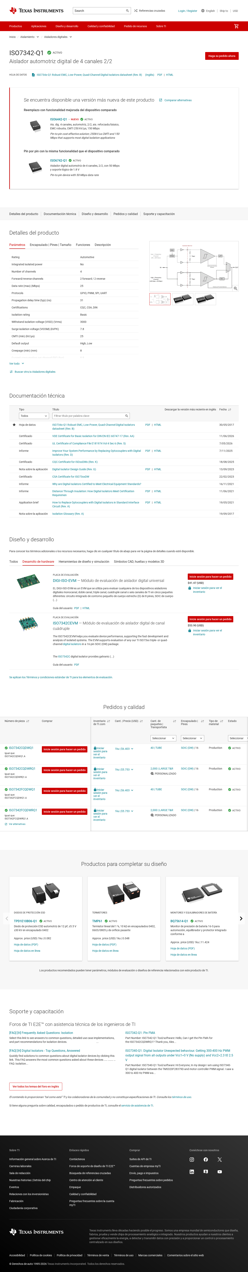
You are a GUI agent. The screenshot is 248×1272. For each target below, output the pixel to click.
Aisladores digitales (55, 36)
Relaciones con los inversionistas (29, 1194)
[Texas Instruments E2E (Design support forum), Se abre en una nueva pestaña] (205, 1173)
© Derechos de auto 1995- (28, 1263)
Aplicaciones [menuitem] (38, 26)
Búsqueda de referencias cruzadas (90, 1173)
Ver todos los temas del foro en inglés (36, 1086)
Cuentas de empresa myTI (145, 1166)
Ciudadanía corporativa (23, 1208)
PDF (159, 74)
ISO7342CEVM (65, 623)
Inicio (12, 36)
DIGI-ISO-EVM (64, 580)
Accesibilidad (17, 1255)
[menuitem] (236, 26)
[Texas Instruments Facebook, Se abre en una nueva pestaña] (205, 1160)
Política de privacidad (69, 1255)
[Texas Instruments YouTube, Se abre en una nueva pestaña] (219, 1173)
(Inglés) (149, 74)
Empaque (75, 1187)
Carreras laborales (20, 1166)
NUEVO (75, 119)
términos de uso (181, 1097)
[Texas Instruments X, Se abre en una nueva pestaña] (219, 1160)
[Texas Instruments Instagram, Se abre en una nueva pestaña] (191, 1160)
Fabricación (16, 1201)
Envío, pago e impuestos (143, 1173)
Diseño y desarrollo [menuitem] (67, 26)
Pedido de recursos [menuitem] (135, 26)
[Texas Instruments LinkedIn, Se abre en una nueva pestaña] (191, 1173)
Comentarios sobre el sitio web (185, 1255)
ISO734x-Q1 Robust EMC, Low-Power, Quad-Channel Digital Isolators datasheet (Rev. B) (89, 74)
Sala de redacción (19, 1173)
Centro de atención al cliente (86, 1180)
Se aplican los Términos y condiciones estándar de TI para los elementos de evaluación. (61, 677)
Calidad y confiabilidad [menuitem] (101, 26)
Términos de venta (98, 1255)
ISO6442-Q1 (58, 119)
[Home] (36, 10)
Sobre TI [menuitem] (161, 26)
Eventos (14, 1187)
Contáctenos (77, 1159)
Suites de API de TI (140, 1159)
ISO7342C (64, 656)
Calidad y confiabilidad (82, 1194)
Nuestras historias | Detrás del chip (30, 1180)
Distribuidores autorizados (145, 1187)
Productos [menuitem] (15, 26)
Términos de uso (123, 1255)
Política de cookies (41, 1255)
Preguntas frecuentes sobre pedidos (151, 1180)
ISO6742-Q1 (58, 160)
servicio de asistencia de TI (137, 1105)
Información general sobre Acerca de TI (32, 1159)
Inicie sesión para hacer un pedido (210, 576)
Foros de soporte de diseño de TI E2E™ (92, 1166)
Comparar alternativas (178, 100)
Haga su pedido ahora (221, 55)
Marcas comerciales (150, 1255)
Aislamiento (27, 36)
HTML (169, 74)
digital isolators (72, 644)
